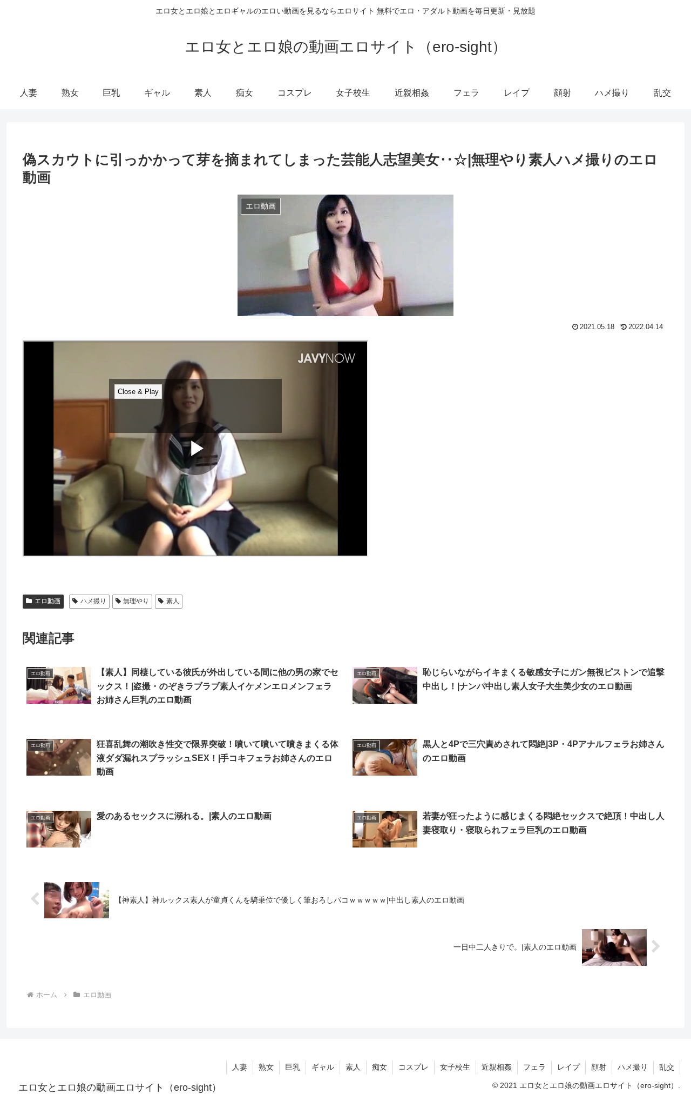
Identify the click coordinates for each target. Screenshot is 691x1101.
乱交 (666, 1067)
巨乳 (292, 1067)
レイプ (568, 1067)
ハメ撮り (93, 601)
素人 (172, 601)
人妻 (239, 1067)
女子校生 (455, 1067)
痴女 (379, 1067)
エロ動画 (47, 601)
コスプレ (413, 1067)
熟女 (266, 1067)
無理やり (136, 601)
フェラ (534, 1067)
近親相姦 (497, 1067)
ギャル (322, 1067)
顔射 (598, 1067)
